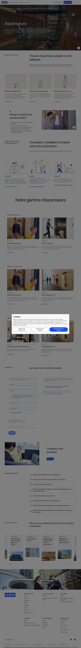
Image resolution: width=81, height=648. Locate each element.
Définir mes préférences (21, 329)
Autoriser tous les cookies (59, 329)
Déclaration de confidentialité (19, 325)
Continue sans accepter (40, 329)
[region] (40, 324)
